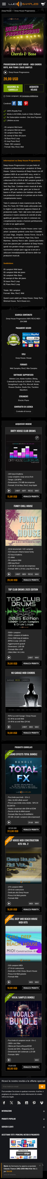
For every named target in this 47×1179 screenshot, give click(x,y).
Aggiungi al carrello (13, 88)
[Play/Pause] (9, 491)
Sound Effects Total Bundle (23, 754)
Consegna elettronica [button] (29, 96)
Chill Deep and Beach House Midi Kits (23, 920)
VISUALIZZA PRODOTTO (31, 496)
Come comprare (12, 96)
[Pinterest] (26, 103)
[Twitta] (20, 103)
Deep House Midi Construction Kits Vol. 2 (23, 842)
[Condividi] (14, 103)
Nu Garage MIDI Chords (23, 673)
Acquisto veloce (33, 88)
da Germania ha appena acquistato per (20, 1168)
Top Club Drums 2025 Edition (23, 589)
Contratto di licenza (23, 411)
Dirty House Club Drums (23, 431)
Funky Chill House (23, 506)
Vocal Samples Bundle (23, 997)
